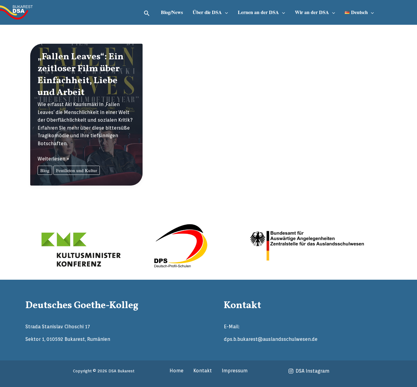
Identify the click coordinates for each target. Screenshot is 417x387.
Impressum (235, 371)
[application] (225, 12)
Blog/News (172, 12)
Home (176, 371)
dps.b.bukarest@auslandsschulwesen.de (270, 339)
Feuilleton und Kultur (76, 170)
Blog (44, 170)
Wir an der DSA (312, 12)
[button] (147, 12)
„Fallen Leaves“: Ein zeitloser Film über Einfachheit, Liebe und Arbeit (81, 74)
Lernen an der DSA (258, 12)
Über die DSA (207, 12)
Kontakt (202, 371)
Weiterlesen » (53, 159)
